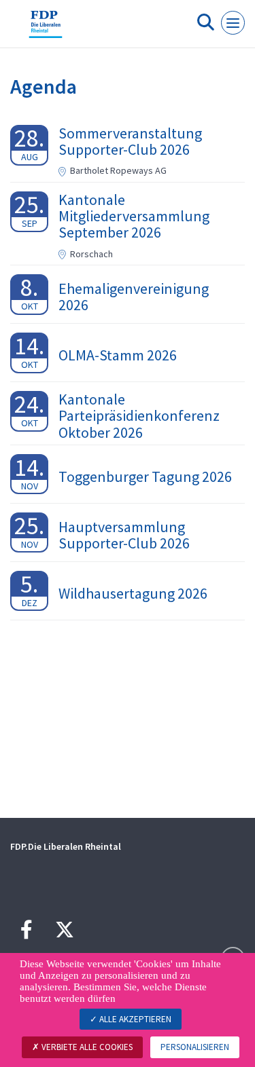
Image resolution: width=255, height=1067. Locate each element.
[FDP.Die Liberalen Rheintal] (45, 29)
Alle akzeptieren (134, 1019)
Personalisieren (194, 1047)
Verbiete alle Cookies (86, 1047)
